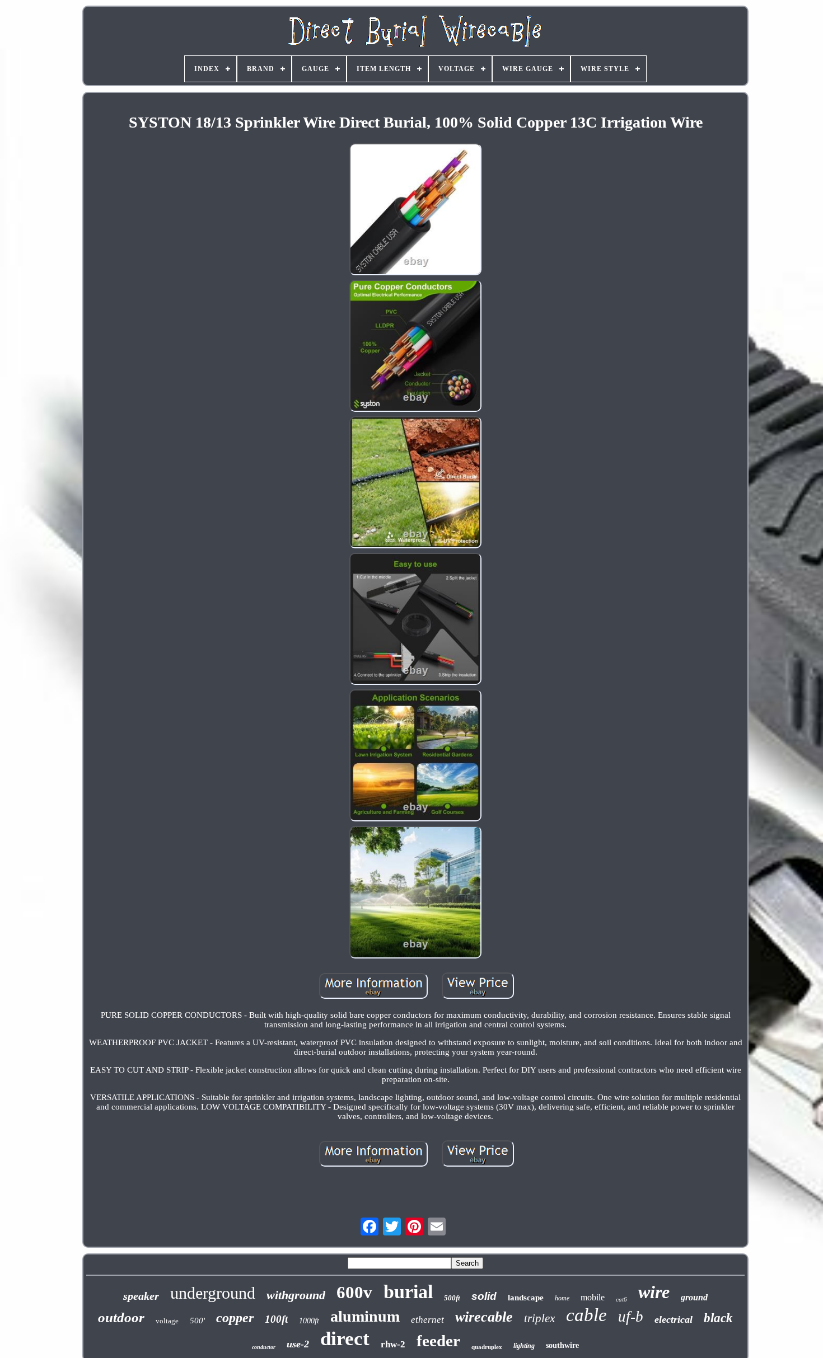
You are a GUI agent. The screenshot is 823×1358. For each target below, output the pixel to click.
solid (484, 1296)
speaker (141, 1296)
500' (197, 1320)
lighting (524, 1346)
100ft (276, 1319)
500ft (452, 1298)
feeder (438, 1341)
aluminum (365, 1316)
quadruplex (486, 1346)
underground (212, 1293)
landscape (526, 1297)
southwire (562, 1345)
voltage (167, 1321)
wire (654, 1292)
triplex (539, 1318)
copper (235, 1317)
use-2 (298, 1344)
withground (295, 1295)
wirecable (484, 1317)
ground (694, 1297)
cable (586, 1315)
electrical (673, 1319)
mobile (593, 1297)
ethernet (427, 1319)
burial (408, 1291)
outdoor (121, 1317)
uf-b (630, 1316)
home (562, 1298)
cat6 (621, 1299)
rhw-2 (393, 1344)
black (718, 1318)
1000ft (309, 1321)
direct (345, 1339)
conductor (263, 1347)
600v (354, 1292)
